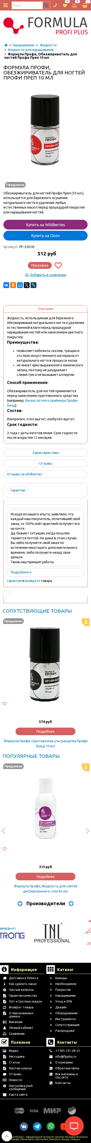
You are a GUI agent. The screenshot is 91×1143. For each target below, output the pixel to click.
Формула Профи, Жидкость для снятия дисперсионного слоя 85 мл (45, 888)
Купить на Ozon (45, 235)
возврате (32, 581)
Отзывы (45, 463)
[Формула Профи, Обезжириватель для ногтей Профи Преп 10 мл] (45, 131)
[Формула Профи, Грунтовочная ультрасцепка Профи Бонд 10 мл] (45, 662)
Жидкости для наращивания (31, 50)
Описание (45, 309)
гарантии (14, 581)
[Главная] (6, 45)
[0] (64, 5)
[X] (27, 285)
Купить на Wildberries (45, 224)
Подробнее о (21, 572)
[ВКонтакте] (6, 285)
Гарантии (18, 490)
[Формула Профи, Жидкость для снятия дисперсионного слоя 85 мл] (45, 807)
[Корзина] (85, 5)
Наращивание (23, 45)
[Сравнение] (74, 5)
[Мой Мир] (20, 285)
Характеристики (46, 453)
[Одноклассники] (13, 285)
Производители (45, 903)
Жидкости (48, 45)
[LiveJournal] (33, 285)
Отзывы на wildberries (24, 474)
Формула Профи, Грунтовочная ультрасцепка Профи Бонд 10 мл (46, 743)
